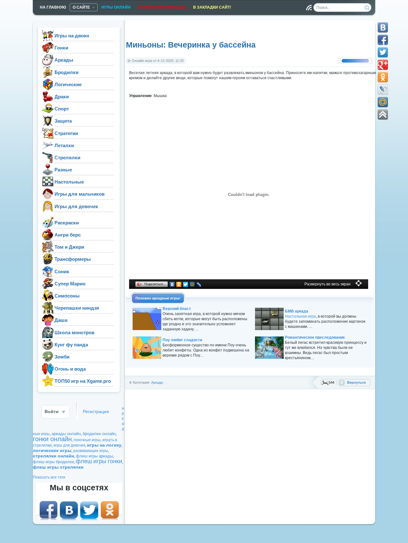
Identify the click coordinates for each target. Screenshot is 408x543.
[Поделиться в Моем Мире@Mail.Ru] (383, 102)
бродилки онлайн (99, 433)
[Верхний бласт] (147, 329)
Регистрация (96, 411)
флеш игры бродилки (53, 461)
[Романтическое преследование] (269, 357)
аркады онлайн (66, 433)
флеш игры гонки (99, 461)
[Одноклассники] (179, 284)
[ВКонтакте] (172, 284)
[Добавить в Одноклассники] (383, 77)
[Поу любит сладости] (147, 357)
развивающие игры (90, 451)
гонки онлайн (52, 438)
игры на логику (104, 445)
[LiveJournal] (199, 284)
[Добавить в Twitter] (383, 52)
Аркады (157, 382)
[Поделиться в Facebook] (383, 40)
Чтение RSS (309, 8)
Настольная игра (300, 316)
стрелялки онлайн (53, 455)
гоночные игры (87, 440)
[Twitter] (185, 284)
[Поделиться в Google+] (383, 65)
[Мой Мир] (192, 284)
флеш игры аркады (94, 456)
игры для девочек (69, 445)
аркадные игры (165, 298)
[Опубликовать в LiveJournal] (383, 90)
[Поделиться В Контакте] (383, 27)
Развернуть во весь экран (327, 284)
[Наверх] (383, 114)
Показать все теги (49, 477)
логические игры (52, 450)
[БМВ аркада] (269, 329)
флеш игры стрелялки (58, 467)
